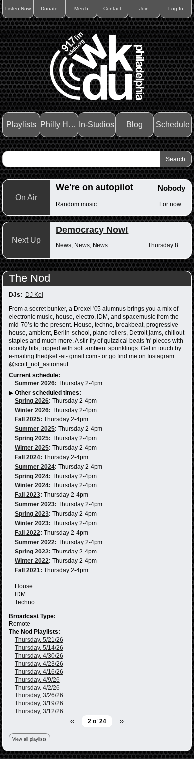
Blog (134, 124)
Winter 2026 (32, 410)
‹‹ (72, 721)
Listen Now (18, 8)
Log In (175, 8)
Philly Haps (59, 124)
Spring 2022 (32, 551)
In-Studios (96, 124)
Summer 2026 (35, 383)
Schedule (173, 124)
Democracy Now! (92, 230)
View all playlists (29, 739)
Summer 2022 (35, 542)
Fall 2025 (27, 419)
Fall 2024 (27, 457)
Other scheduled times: (48, 392)
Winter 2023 (32, 523)
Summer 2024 (35, 466)
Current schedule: (34, 375)
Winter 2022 (32, 560)
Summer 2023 (35, 504)
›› (122, 721)
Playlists (21, 124)
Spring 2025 (32, 438)
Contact (112, 8)
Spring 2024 (32, 476)
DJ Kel (34, 294)
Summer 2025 (35, 428)
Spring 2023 (32, 513)
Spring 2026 (32, 400)
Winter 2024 (32, 485)
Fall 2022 (27, 532)
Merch (81, 8)
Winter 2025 (32, 447)
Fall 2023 (27, 494)
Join (144, 8)
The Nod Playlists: (34, 631)
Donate (49, 8)
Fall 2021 (27, 570)
